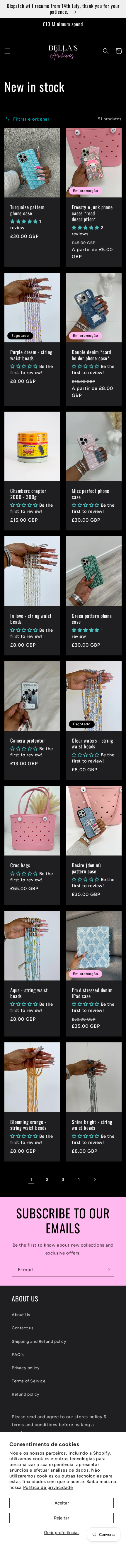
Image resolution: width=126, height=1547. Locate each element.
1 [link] (31, 1179)
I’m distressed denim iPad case (92, 993)
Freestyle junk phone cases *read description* (92, 213)
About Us (21, 1314)
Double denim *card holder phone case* (91, 355)
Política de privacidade (48, 1487)
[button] (7, 51)
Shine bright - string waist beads (92, 1125)
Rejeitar (61, 1518)
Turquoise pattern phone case (27, 210)
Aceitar (62, 1503)
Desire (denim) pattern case (86, 868)
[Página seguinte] (94, 1179)
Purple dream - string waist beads (31, 355)
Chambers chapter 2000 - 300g (28, 494)
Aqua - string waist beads (29, 993)
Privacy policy (26, 1367)
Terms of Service (29, 1381)
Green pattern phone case (92, 619)
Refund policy (26, 1394)
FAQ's (18, 1354)
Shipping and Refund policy (39, 1341)
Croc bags (20, 865)
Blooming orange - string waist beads (28, 1125)
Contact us (23, 1327)
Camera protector (27, 740)
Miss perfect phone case (90, 494)
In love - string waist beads (30, 619)
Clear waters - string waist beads (92, 744)
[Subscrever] (107, 1270)
